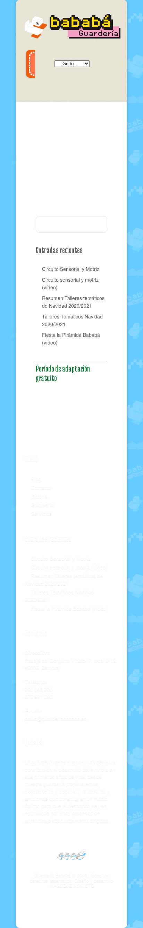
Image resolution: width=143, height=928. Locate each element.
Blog (36, 478)
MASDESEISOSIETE (72, 885)
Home (79, 142)
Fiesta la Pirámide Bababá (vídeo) (71, 338)
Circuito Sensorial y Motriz (70, 268)
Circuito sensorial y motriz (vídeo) (70, 283)
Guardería (42, 504)
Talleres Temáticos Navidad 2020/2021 (72, 320)
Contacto (41, 487)
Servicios (41, 513)
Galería (39, 496)
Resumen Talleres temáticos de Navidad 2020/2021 (73, 302)
